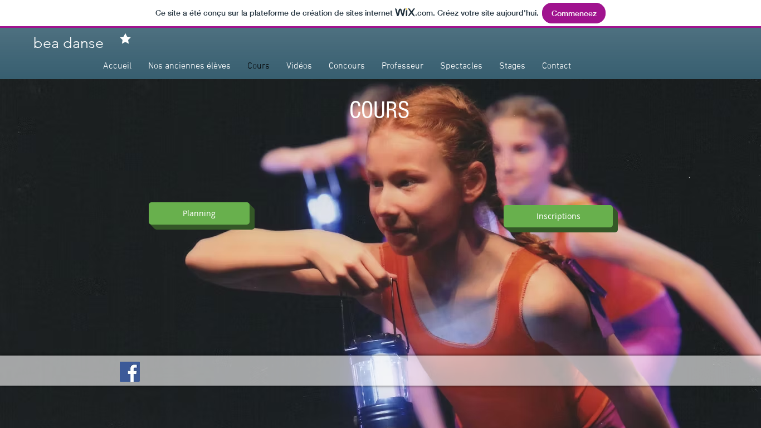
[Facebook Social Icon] (130, 372)
